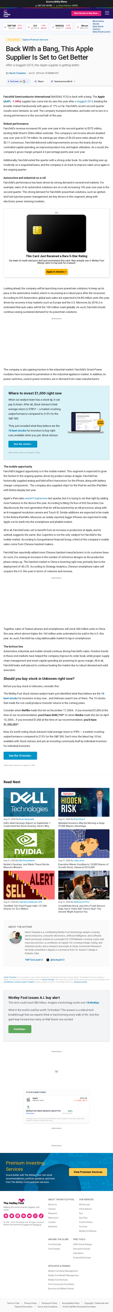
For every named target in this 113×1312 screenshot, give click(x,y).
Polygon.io (37, 1225)
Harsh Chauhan (17, 73)
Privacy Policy (30, 1303)
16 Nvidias (92, 1002)
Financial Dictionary (82, 1258)
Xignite (26, 1225)
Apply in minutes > (56, 271)
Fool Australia (54, 1244)
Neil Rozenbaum (27, 860)
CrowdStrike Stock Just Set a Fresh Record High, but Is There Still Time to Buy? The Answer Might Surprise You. (81, 908)
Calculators (78, 1253)
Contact (52, 1222)
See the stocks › (23, 444)
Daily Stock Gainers (98, 27)
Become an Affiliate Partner (61, 1289)
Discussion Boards (81, 1249)
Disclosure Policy (49, 1303)
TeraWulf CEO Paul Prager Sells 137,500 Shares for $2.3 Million (25, 907)
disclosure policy (80, 982)
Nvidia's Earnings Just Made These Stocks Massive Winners (26, 866)
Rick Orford (79, 819)
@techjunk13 (57, 959)
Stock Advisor (85, 1209)
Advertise (52, 1227)
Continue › (20, 1029)
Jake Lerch (79, 860)
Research (52, 1213)
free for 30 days (48, 980)
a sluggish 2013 (84, 101)
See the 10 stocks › (20, 755)
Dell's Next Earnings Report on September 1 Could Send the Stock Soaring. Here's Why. (27, 824)
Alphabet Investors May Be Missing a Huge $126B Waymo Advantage (81, 824)
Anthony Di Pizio (81, 902)
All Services (84, 1204)
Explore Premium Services (35, 40)
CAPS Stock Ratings (82, 1244)
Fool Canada (54, 1249)
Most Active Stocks (98, 22)
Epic (81, 1213)
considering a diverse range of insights (19, 982)
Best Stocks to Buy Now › (86, 13)
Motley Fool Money (88, 1231)
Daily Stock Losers (101, 32)
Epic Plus (83, 1218)
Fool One (83, 1227)
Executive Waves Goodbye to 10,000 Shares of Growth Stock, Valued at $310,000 (83, 866)
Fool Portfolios (86, 1222)
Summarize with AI (63, 81)
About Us (52, 1204)
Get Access (30, 1113)
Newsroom (53, 1218)
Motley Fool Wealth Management (63, 1275)
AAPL (8, 101)
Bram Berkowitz (26, 819)
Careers (52, 1209)
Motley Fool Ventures (58, 1280)
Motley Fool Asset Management (63, 1271)
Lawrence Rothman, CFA (30, 902)
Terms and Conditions (47, 1307)
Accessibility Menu (56, 1)
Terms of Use (13, 1303)
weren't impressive (36, 498)
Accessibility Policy (70, 1303)
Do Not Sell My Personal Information (79, 1307)
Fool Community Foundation (61, 1284)
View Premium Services (88, 1172)
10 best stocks (17, 430)
